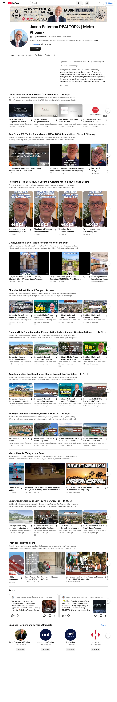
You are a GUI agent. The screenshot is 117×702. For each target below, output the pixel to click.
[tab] (12, 55)
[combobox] (53, 3)
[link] (34, 607)
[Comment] (50, 615)
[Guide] (4, 3)
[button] (64, 86)
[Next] (108, 110)
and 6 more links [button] (45, 44)
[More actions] (31, 120)
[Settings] (99, 3)
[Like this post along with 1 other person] (12, 615)
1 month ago (48, 597)
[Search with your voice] (87, 3)
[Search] (79, 3)
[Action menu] (54, 615)
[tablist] (58, 55)
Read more (64, 86)
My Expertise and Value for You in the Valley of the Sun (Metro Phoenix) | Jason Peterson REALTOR (83, 62)
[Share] (44, 615)
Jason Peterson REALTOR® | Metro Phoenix (22, 124)
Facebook (35, 44)
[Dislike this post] (18, 615)
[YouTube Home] (13, 3)
